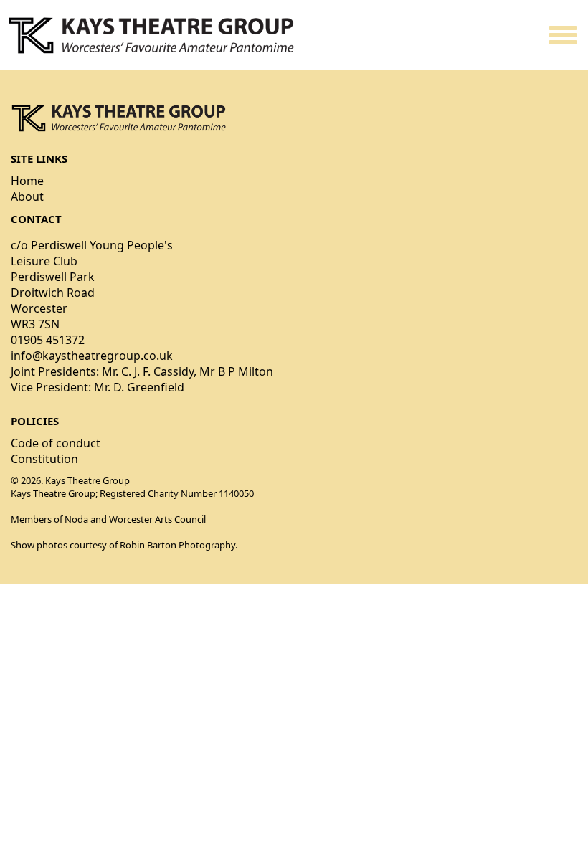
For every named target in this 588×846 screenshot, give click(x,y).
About (27, 196)
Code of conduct (55, 443)
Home (27, 181)
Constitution (44, 459)
